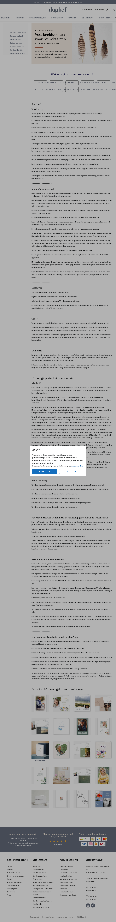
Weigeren (71, 471)
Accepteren (44, 471)
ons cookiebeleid (77, 466)
